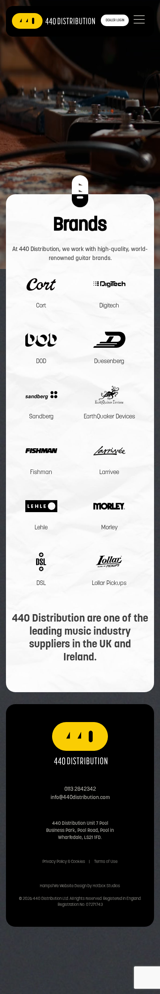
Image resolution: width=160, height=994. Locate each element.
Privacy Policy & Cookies (63, 862)
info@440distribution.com (80, 798)
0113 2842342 (80, 789)
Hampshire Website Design (63, 886)
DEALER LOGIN (115, 20)
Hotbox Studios (106, 886)
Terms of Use (106, 862)
